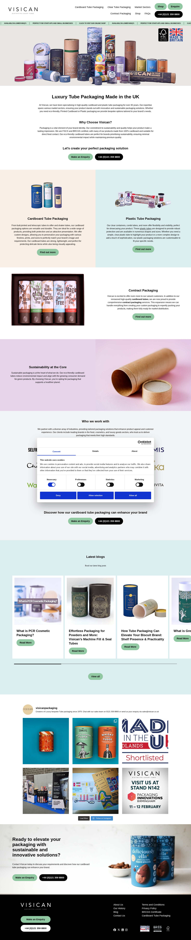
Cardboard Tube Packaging (89, 7)
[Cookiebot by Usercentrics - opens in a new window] (139, 443)
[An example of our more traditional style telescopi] (96, 741)
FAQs (147, 13)
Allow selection (96, 495)
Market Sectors (142, 7)
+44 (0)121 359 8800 (169, 14)
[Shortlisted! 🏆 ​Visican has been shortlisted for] (145, 741)
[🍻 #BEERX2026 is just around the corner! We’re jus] (96, 791)
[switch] (81, 485)
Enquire (175, 6)
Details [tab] (95, 451)
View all (95, 676)
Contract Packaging (120, 13)
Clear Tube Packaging (119, 7)
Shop (137, 13)
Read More (26, 642)
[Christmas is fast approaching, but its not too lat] (46, 741)
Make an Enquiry (80, 157)
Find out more (48, 252)
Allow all (133, 495)
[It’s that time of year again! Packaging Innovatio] (145, 791)
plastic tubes (146, 228)
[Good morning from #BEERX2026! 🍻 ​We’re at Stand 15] (46, 791)
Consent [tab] (56, 451)
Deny (58, 495)
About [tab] (134, 451)
